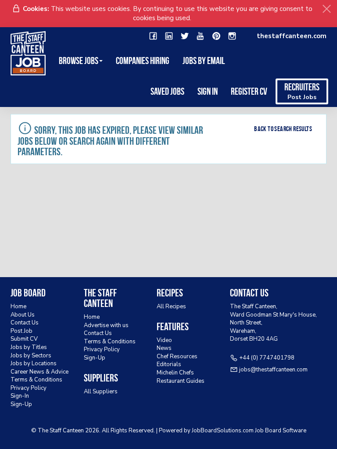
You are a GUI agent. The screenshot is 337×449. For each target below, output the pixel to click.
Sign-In (20, 396)
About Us (23, 315)
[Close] (326, 9)
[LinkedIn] (169, 36)
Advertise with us (106, 325)
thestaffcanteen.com (291, 36)
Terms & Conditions (36, 380)
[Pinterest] (216, 36)
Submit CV (24, 339)
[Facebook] (153, 36)
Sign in (207, 91)
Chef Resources (177, 356)
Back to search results (283, 128)
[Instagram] (232, 36)
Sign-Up (21, 404)
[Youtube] (200, 36)
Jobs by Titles (29, 347)
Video (164, 340)
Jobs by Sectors (31, 356)
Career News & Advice (39, 372)
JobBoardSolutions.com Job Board (236, 431)
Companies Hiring (142, 60)
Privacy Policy (29, 388)
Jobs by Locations (34, 363)
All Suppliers (101, 392)
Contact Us (25, 323)
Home (18, 306)
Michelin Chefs (175, 373)
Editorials (169, 364)
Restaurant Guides (180, 381)
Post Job (21, 331)
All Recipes (171, 306)
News (164, 348)
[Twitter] (184, 36)
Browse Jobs (78, 60)
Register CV (249, 91)
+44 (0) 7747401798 (266, 358)
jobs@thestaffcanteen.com (273, 370)
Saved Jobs (167, 91)
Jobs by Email (204, 60)
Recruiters (301, 91)
